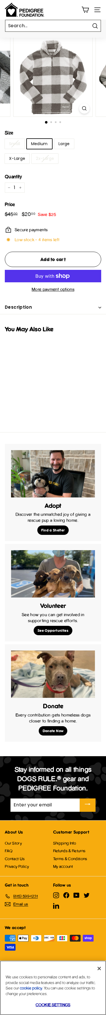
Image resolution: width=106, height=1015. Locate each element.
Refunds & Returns (69, 850)
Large (64, 144)
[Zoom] (84, 108)
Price (10, 204)
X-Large (17, 158)
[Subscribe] (88, 805)
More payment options (53, 289)
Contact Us (15, 858)
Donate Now (53, 730)
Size (9, 132)
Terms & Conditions (70, 858)
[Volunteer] (53, 573)
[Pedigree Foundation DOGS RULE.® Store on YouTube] (76, 895)
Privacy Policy (17, 866)
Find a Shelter (53, 530)
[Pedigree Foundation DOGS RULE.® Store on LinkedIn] (56, 905)
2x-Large (45, 158)
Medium (39, 144)
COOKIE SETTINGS (53, 1004)
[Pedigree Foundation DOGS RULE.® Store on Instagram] (56, 895)
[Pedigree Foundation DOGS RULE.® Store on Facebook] (66, 895)
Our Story (13, 843)
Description (18, 307)
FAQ (8, 850)
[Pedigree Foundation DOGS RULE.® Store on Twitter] (87, 895)
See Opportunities (53, 630)
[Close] (99, 968)
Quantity (13, 176)
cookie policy (31, 988)
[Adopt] (53, 473)
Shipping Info (64, 843)
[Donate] (53, 674)
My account (63, 866)
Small (14, 144)
